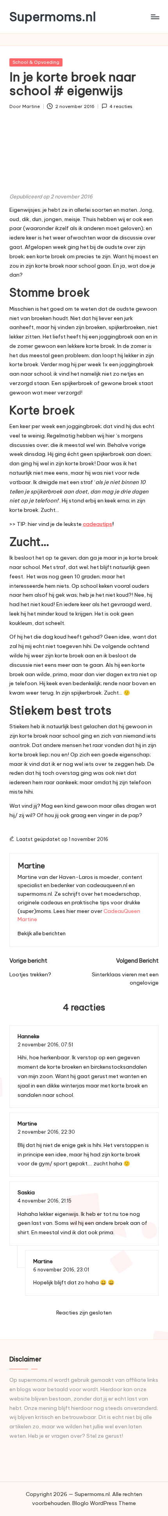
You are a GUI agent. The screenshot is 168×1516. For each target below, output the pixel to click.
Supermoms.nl (52, 16)
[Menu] (155, 16)
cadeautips (97, 524)
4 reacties (120, 106)
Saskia (26, 1192)
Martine (31, 865)
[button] (42, 933)
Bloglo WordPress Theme (104, 1503)
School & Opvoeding (36, 62)
